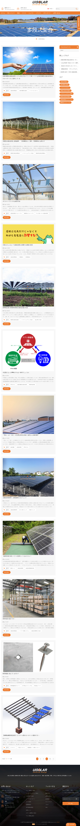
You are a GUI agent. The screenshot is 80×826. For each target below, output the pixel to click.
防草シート (12, 568)
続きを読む (6, 94)
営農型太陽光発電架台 (15, 153)
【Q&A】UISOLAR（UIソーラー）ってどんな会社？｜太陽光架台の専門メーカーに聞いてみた (70, 66)
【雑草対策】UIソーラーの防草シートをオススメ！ (17, 556)
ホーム (3, 13)
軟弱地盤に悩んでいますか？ (11, 673)
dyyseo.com (53, 822)
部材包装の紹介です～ (9, 619)
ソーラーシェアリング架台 (28, 153)
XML (46, 807)
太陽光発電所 (20, 568)
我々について (11, 13)
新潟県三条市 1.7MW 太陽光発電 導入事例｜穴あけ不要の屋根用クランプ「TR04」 (70, 72)
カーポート (12, 747)
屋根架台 (21, 257)
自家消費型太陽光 (23, 90)
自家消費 (12, 447)
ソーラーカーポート (33, 90)
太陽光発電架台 (13, 90)
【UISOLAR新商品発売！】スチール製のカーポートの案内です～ (21, 735)
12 (50, 759)
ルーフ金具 (28, 801)
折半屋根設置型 (29, 807)
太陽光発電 (19, 447)
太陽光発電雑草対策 (30, 568)
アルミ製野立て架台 (30, 790)
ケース (24, 13)
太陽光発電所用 (13, 510)
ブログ (61, 50)
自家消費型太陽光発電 (22, 384)
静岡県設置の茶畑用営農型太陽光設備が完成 (15, 307)
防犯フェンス (32, 510)
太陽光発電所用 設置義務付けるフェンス (14, 498)
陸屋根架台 (28, 257)
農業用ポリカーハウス (29, 213)
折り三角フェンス (23, 510)
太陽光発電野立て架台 (36, 631)
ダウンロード (46, 13)
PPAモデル (12, 384)
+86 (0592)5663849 (9, 9)
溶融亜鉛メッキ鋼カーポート (34, 747)
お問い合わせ (56, 13)
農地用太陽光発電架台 (40, 153)
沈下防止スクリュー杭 (27, 685)
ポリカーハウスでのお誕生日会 (11, 201)
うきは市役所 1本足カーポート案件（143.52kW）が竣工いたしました (70, 63)
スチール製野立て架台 (31, 813)
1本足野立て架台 (30, 796)
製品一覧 (47, 793)
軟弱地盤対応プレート (15, 685)
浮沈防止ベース (37, 685)
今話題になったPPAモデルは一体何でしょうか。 (16, 372)
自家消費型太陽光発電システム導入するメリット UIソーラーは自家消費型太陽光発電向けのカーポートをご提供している (28, 77)
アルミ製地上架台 (30, 815)
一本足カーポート (21, 747)
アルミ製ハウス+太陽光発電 (42, 213)
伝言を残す (72, 824)
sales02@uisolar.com (26, 9)
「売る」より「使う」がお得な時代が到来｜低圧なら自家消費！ (21, 435)
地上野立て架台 (38, 319)
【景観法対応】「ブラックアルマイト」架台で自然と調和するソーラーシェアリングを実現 (70, 69)
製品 (18, 13)
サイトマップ (48, 801)
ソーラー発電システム (24, 631)
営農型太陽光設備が (14, 319)
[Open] (78, 23)
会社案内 (47, 799)
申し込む (71, 803)
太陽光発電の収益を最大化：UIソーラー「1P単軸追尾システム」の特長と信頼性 (70, 60)
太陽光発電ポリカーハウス (16, 213)
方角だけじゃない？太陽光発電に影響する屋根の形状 (18, 245)
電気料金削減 (32, 384)
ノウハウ (38, 13)
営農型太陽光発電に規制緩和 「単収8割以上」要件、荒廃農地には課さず (24, 141)
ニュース (31, 13)
